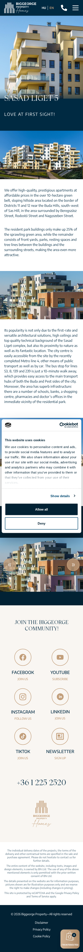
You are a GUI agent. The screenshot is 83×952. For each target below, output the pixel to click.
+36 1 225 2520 (41, 782)
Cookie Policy (41, 936)
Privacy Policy (71, 893)
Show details (60, 496)
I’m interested (70, 940)
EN (52, 8)
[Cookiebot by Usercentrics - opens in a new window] (59, 425)
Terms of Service (40, 896)
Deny (41, 523)
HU (44, 8)
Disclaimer (41, 922)
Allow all (41, 509)
